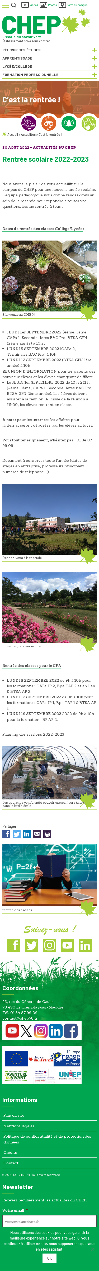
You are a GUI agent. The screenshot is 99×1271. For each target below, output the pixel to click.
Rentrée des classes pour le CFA (31, 665)
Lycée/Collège (17, 66)
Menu (5, 5)
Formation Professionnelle (30, 74)
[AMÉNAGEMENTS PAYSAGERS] (29, 123)
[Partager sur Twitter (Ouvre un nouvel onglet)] (17, 834)
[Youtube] (67, 945)
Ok (49, 1258)
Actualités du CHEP (54, 148)
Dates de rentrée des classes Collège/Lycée (42, 228)
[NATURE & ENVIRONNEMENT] (49, 123)
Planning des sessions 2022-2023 (33, 734)
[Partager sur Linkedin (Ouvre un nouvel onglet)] (27, 834)
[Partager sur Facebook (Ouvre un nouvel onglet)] (6, 834)
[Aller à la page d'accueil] (46, 22)
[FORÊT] (69, 123)
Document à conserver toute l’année (35, 460)
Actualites (28, 134)
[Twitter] (31, 945)
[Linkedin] (85, 945)
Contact (10, 1162)
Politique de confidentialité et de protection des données (47, 1139)
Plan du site (13, 1115)
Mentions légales (18, 1125)
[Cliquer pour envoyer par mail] (37, 834)
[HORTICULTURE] (89, 123)
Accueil (12, 134)
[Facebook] (13, 945)
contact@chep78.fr (19, 1018)
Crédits (10, 1152)
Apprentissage (17, 58)
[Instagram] (49, 945)
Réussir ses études (21, 50)
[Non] (92, 1249)
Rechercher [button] (14, 5)
